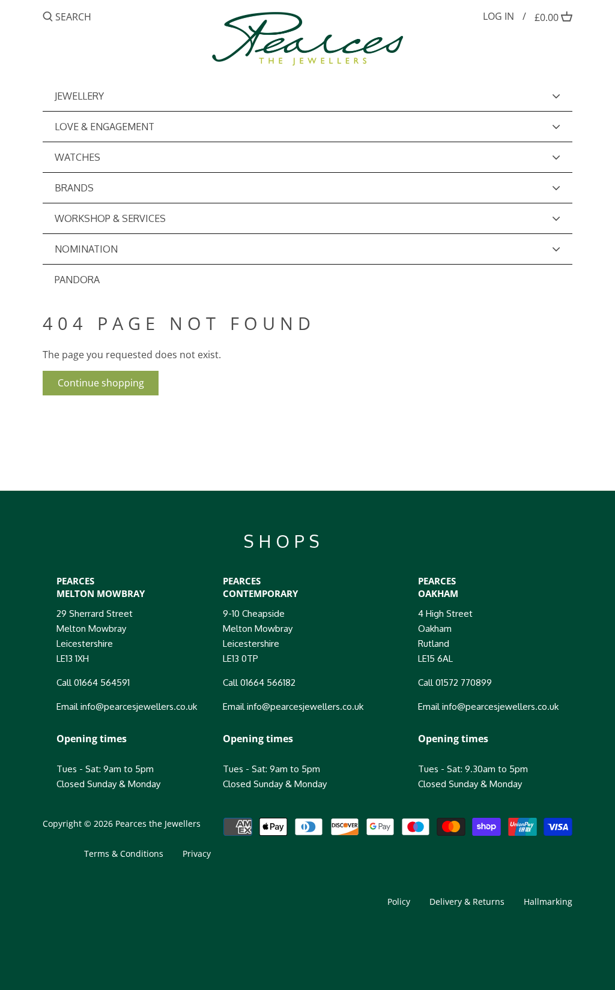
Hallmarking (548, 901)
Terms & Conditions (123, 853)
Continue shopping (101, 382)
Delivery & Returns (466, 901)
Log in (498, 16)
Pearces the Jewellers (158, 823)
